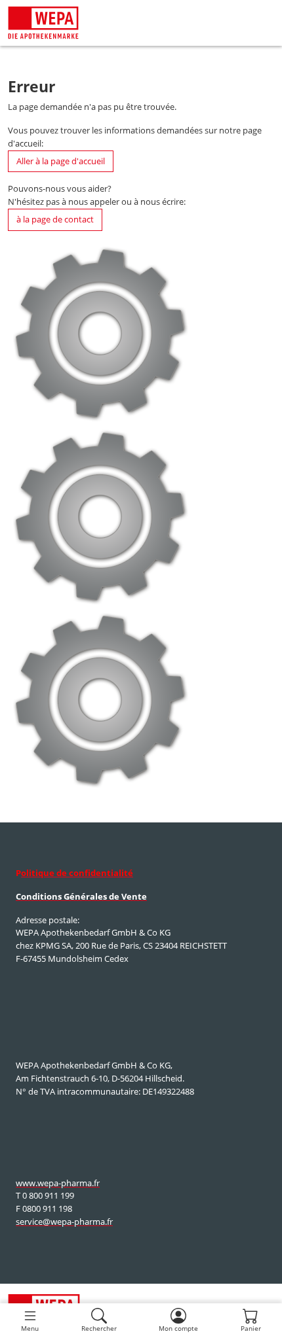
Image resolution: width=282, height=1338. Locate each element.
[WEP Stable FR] (43, 23)
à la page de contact (55, 219)
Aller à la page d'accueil (60, 161)
